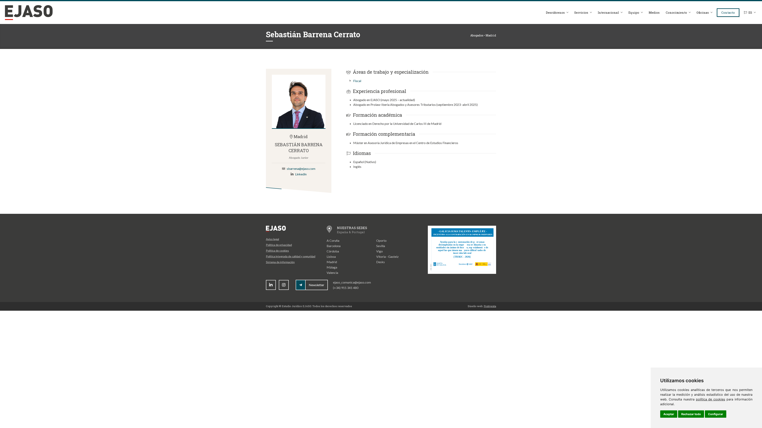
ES (750, 12)
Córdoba (333, 251)
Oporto (381, 240)
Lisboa (331, 256)
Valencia (332, 272)
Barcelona (334, 246)
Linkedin (301, 174)
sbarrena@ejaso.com (301, 168)
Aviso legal (272, 239)
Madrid (332, 262)
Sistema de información (280, 262)
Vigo (379, 251)
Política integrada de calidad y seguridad (290, 256)
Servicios (581, 12)
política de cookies (710, 399)
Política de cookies (277, 250)
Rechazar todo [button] (691, 414)
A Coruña (333, 240)
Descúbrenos (555, 12)
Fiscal (357, 81)
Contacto (728, 12)
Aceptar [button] (668, 414)
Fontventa (490, 306)
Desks (380, 262)
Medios (654, 12)
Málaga (332, 267)
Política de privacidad (279, 244)
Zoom (298, 101)
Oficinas (703, 12)
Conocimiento (676, 12)
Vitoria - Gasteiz (387, 256)
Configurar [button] (715, 414)
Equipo (633, 12)
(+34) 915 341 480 (345, 287)
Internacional (608, 12)
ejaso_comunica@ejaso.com (352, 282)
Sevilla (380, 246)
